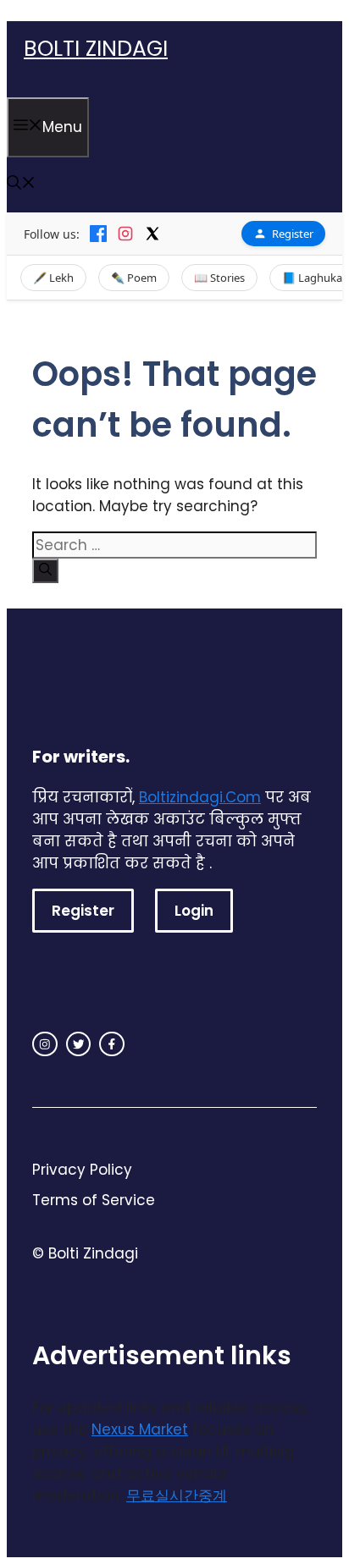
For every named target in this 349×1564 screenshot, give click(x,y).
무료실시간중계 (176, 1495)
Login (193, 910)
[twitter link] (78, 1044)
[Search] (45, 571)
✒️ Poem (134, 277)
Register (292, 233)
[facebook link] (112, 1044)
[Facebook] (98, 233)
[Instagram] (125, 233)
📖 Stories (219, 277)
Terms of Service (93, 1200)
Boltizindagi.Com (200, 797)
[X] (152, 233)
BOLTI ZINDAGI (96, 48)
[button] (21, 184)
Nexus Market (139, 1429)
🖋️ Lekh (53, 277)
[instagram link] (45, 1044)
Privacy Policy (82, 1169)
